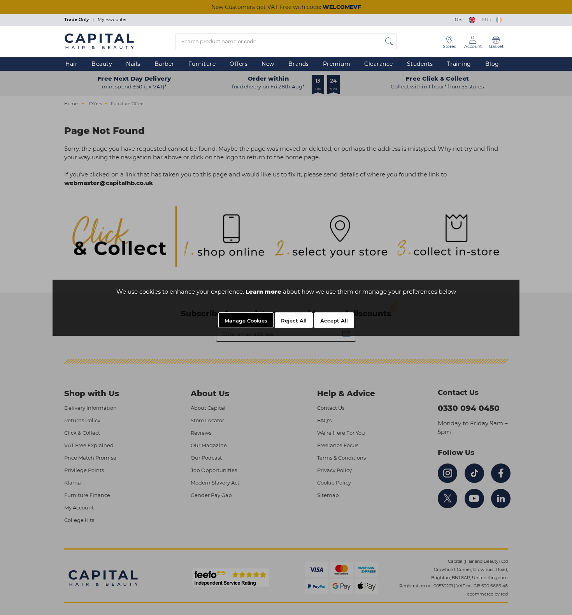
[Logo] (99, 41)
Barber (164, 63)
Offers (238, 63)
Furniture (202, 63)
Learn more (263, 291)
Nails (133, 63)
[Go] (389, 41)
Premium (337, 63)
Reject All (294, 320)
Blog (492, 63)
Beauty (101, 63)
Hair (71, 63)
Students (420, 63)
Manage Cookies (246, 320)
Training (459, 63)
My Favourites (112, 19)
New (267, 63)
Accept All (334, 320)
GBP (461, 19)
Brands (298, 63)
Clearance (378, 63)
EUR (488, 19)
